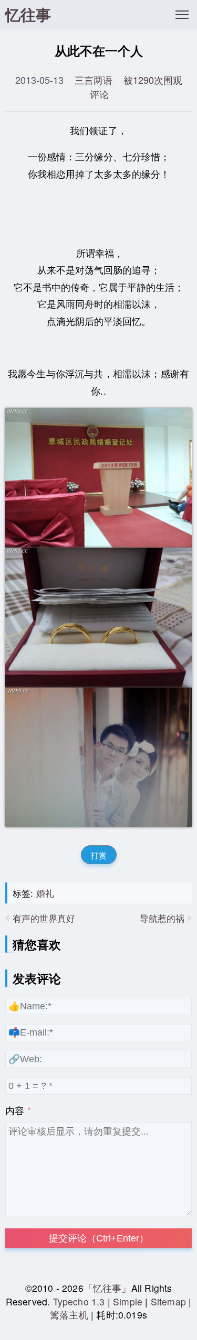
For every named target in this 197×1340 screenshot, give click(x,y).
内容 (14, 1110)
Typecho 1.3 (80, 1301)
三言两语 (93, 79)
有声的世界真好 (44, 917)
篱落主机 (69, 1314)
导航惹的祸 (162, 917)
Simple (127, 1301)
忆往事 (28, 14)
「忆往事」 (107, 1287)
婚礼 (45, 892)
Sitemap (168, 1301)
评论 (99, 94)
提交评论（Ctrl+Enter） (99, 1238)
